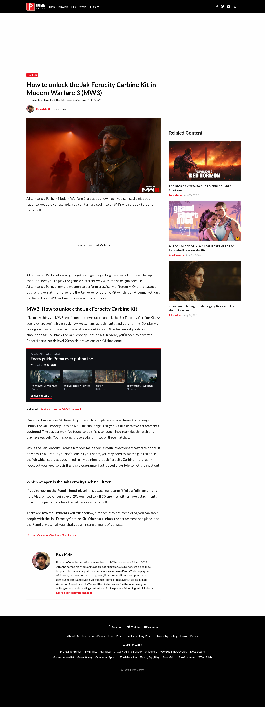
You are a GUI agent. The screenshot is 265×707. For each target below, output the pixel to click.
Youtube (152, 627)
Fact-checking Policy (140, 636)
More (96, 8)
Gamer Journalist (63, 657)
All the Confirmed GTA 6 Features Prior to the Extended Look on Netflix (201, 248)
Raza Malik (43, 109)
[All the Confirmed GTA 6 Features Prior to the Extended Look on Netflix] (205, 221)
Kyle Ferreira (176, 255)
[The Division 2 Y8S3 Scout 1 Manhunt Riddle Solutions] (205, 161)
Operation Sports (106, 657)
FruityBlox (169, 657)
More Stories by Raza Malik (74, 592)
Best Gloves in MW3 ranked (60, 409)
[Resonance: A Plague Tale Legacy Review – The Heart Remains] (205, 281)
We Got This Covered (173, 651)
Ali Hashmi (175, 315)
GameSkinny (84, 657)
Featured (63, 6)
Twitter (135, 627)
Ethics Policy (116, 636)
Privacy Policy (189, 636)
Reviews (83, 6)
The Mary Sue (128, 657)
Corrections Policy (93, 636)
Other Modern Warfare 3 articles (51, 535)
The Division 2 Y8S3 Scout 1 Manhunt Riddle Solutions (200, 188)
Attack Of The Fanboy (128, 651)
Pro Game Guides (71, 651)
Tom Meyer (175, 195)
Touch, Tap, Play (150, 657)
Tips (73, 6)
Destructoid (197, 651)
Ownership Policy (166, 636)
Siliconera (151, 651)
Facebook (117, 627)
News (52, 6)
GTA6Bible (205, 657)
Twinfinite (91, 651)
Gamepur (106, 651)
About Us (95, 4)
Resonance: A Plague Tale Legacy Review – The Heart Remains (202, 308)
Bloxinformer (186, 657)
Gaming (32, 75)
